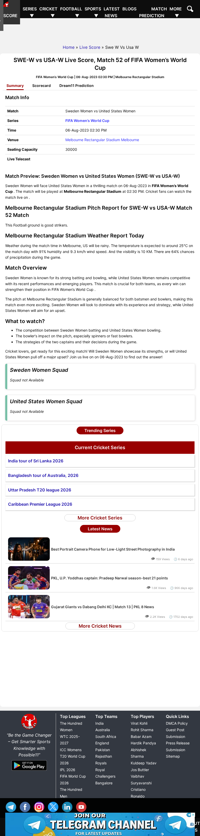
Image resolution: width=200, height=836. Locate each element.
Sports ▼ (93, 12)
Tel (12, 806)
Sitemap (173, 756)
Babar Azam (141, 736)
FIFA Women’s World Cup (87, 120)
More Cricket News (100, 626)
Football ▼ (71, 12)
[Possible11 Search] (191, 9)
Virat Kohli (139, 723)
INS (40, 806)
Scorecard (41, 85)
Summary (15, 85)
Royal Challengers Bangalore (105, 776)
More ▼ (176, 12)
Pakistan (102, 750)
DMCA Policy (177, 723)
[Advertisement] (100, 30)
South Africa (105, 736)
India (99, 723)
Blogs (129, 8)
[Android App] (29, 770)
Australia (102, 730)
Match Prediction (153, 12)
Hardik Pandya (143, 743)
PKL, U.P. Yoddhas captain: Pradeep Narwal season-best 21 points (109, 578)
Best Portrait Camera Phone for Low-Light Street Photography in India (113, 549)
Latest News (112, 12)
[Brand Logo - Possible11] (29, 728)
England (102, 743)
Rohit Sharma (142, 730)
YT (82, 806)
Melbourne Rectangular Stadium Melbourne (102, 140)
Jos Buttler (140, 770)
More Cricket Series (100, 517)
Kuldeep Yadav (144, 763)
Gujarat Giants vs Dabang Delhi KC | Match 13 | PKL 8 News (102, 607)
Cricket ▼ (48, 12)
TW (54, 806)
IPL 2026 (67, 770)
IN (68, 806)
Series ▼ (30, 12)
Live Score (11, 12)
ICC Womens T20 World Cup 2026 (72, 756)
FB (26, 806)
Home (68, 47)
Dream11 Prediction (76, 85)
